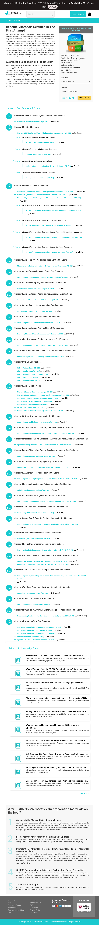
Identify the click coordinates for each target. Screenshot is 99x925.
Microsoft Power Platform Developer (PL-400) (34, 630)
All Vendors (12, 908)
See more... (85, 794)
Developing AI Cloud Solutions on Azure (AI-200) (35, 513)
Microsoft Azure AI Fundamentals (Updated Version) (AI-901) (40, 411)
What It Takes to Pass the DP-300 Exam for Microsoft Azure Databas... (57, 669)
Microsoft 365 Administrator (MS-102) (40, 142)
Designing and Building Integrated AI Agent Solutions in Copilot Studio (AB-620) (47, 479)
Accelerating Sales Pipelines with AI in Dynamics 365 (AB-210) (49, 225)
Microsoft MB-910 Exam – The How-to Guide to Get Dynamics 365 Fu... (57, 656)
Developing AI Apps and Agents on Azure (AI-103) (36, 456)
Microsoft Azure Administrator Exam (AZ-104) (34, 311)
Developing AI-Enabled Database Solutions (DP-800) (37, 422)
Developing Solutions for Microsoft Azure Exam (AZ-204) (38, 323)
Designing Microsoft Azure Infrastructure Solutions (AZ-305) (40, 334)
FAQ (31, 905)
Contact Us (34, 912)
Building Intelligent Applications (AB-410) (33, 490)
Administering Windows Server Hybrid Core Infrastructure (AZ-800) (43, 564)
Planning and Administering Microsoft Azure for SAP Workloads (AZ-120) (45, 266)
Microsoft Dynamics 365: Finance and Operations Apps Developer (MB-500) (45, 191)
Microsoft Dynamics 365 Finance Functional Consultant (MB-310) (41, 195)
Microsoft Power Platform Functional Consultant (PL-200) (39, 627)
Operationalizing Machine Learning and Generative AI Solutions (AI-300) (44, 445)
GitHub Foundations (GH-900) (28, 377)
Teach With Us (35, 903)
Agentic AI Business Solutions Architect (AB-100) (35, 640)
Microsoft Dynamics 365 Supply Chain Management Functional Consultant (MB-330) (49, 198)
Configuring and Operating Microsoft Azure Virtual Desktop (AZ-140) (43, 467)
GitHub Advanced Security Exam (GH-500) (33, 374)
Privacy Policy (35, 910)
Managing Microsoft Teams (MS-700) (40, 178)
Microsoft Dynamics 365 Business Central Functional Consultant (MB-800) (54, 237)
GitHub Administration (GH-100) (29, 380)
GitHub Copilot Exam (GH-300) (28, 371)
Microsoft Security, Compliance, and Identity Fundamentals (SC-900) (43, 395)
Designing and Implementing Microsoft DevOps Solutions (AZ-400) (42, 277)
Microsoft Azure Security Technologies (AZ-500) (35, 289)
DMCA (10, 912)
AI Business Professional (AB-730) (30, 408)
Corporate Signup (14, 905)
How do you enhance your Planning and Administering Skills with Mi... (56, 767)
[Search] (51, 14)
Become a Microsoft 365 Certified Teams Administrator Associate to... (57, 781)
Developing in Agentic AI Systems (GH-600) (33, 604)
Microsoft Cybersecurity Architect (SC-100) (33, 539)
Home (8, 20)
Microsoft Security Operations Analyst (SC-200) (35, 392)
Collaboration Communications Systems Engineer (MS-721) (48, 166)
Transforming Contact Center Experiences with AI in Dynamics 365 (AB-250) (46, 616)
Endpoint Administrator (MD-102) (38, 154)
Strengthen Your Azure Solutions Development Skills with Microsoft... (56, 711)
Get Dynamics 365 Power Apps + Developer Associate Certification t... (57, 754)
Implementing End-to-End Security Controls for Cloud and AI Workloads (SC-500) (47, 524)
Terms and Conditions (16, 910)
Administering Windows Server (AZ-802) (32, 593)
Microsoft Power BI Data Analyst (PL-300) (33, 122)
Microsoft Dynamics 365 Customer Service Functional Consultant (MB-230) (54, 210)
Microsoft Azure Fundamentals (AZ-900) (32, 404)
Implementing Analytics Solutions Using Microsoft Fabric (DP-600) (42, 345)
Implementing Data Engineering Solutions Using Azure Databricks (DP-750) (45, 433)
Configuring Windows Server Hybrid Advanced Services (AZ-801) (42, 561)
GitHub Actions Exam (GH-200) (28, 368)
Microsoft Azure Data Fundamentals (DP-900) (34, 401)
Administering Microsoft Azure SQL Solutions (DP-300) (38, 300)
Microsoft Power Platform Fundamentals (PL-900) (36, 633)
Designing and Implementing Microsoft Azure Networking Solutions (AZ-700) (46, 501)
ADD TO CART (84, 98)
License (64, 87)
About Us (11, 900)
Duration (64, 78)
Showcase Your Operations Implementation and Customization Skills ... (57, 698)
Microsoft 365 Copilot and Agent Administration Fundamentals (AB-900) (44, 133)
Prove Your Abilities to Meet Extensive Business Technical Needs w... (56, 740)
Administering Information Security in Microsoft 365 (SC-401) (40, 356)
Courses (33, 900)
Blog (9, 903)
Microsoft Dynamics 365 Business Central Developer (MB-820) (49, 252)
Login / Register (78, 14)
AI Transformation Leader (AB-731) (30, 637)
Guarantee (34, 908)
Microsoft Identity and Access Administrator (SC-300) (37, 398)
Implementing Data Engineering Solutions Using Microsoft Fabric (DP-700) (45, 550)
